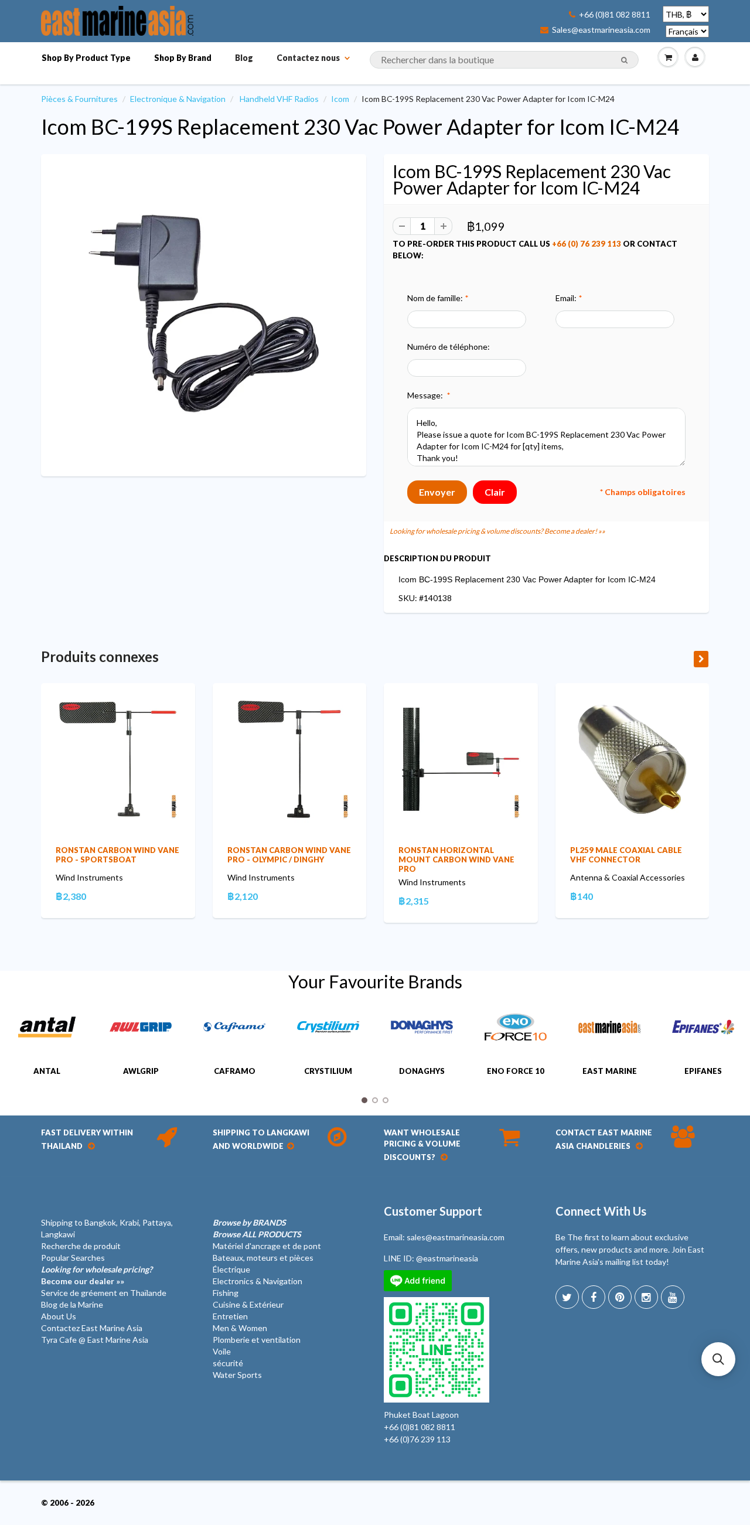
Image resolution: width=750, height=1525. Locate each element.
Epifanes (703, 1071)
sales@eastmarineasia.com (455, 1237)
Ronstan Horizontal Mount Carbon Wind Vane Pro (456, 859)
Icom (340, 99)
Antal (46, 1071)
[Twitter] (567, 1297)
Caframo (234, 1071)
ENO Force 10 (515, 1071)
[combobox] (504, 60)
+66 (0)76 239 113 (417, 1439)
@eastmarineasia (447, 1258)
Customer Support (433, 1211)
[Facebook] (593, 1297)
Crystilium (328, 1071)
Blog (244, 58)
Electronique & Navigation (178, 99)
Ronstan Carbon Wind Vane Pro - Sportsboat (117, 854)
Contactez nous (308, 58)
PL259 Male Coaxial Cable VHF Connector (626, 854)
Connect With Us (600, 1211)
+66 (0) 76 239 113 (586, 243)
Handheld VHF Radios (279, 99)
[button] (718, 1359)
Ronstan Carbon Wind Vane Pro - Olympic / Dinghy (289, 854)
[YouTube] (672, 1297)
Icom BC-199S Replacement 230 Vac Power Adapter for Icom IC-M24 (360, 126)
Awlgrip (141, 1071)
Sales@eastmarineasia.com (601, 30)
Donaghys (422, 1071)
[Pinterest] (620, 1297)
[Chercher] (624, 60)
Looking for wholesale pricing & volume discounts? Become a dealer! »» (497, 531)
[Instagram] (646, 1297)
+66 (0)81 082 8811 (614, 14)
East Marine (609, 1071)
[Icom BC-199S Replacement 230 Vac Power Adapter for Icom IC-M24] (204, 314)
